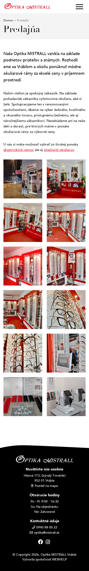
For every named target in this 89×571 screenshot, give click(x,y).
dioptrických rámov (18, 150)
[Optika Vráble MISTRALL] (27, 5)
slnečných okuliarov (59, 150)
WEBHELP (59, 559)
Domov (8, 20)
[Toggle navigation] (78, 6)
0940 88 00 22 (46, 527)
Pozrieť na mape (46, 486)
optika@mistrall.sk (46, 532)
